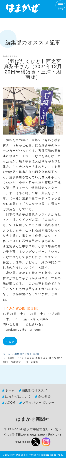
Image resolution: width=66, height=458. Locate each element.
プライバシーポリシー (38, 402)
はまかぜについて (18, 396)
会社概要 (44, 396)
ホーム (6, 353)
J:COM (10, 402)
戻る (10, 341)
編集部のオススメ (35, 390)
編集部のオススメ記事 (26, 353)
